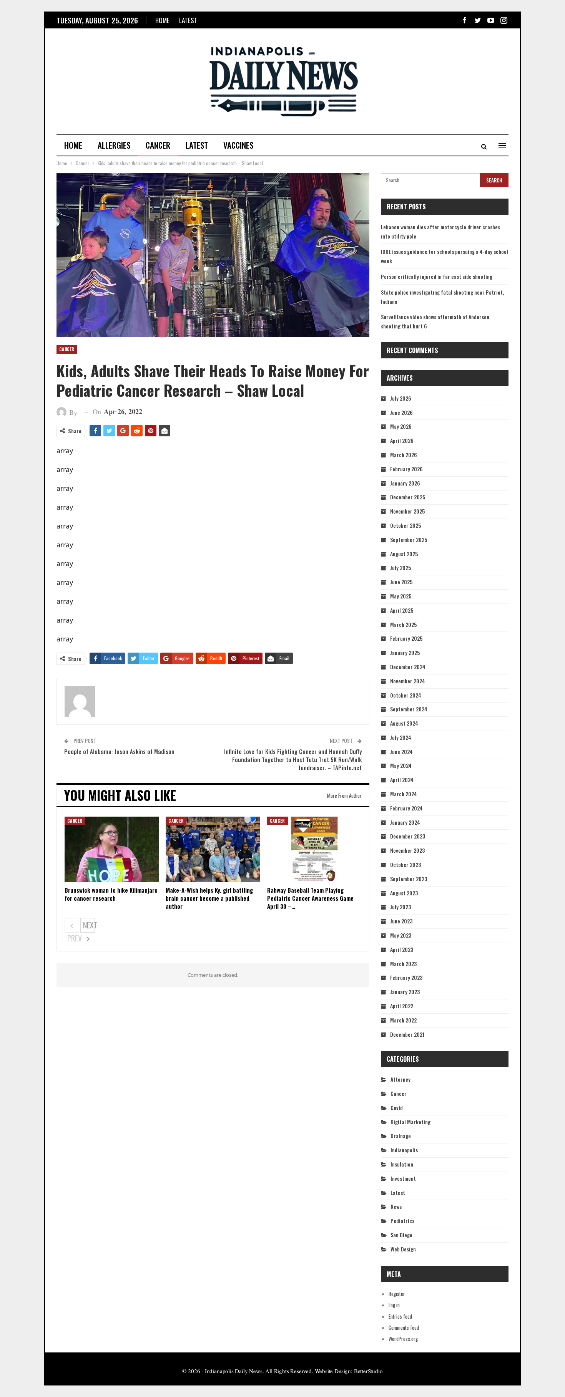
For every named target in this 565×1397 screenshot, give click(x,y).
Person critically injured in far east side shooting (436, 276)
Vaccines (238, 145)
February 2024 (406, 808)
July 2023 (400, 907)
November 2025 (407, 511)
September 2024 (408, 709)
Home (162, 20)
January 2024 (405, 822)
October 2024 (405, 695)
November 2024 (407, 681)
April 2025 (401, 610)
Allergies (114, 145)
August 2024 (404, 723)
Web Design (403, 1249)
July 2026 (400, 398)
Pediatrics (402, 1220)
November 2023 (407, 850)
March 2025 (403, 624)
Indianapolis (404, 1150)
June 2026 (401, 412)
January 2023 (405, 992)
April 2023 (401, 949)
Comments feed (404, 1327)
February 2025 (406, 638)
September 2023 (408, 879)
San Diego (401, 1235)
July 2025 (400, 567)
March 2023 (403, 964)
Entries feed (400, 1316)
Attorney (400, 1079)
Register (397, 1294)
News (396, 1206)
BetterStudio (368, 1371)
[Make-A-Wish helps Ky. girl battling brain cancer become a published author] (213, 850)
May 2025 (400, 596)
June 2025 (401, 582)
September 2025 (408, 539)
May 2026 (401, 426)
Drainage (401, 1136)
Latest (188, 20)
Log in (394, 1305)
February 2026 (406, 469)
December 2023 (407, 836)
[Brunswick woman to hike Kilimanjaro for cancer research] (112, 850)
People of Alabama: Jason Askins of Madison (119, 751)
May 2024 (401, 765)
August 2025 (404, 554)
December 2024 (407, 667)
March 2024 (403, 794)
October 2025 (405, 525)
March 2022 (403, 1020)
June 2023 (401, 921)
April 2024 (402, 780)
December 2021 (407, 1034)
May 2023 (400, 935)
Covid (397, 1108)
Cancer (158, 145)
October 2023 (405, 864)
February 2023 (406, 977)
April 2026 (402, 440)
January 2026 (405, 483)
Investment (403, 1178)
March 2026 (403, 455)
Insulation (402, 1164)
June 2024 (401, 751)
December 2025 (407, 497)
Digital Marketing (410, 1122)
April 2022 (401, 1006)
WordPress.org (403, 1338)
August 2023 (404, 893)
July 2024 (400, 737)
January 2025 (405, 652)
